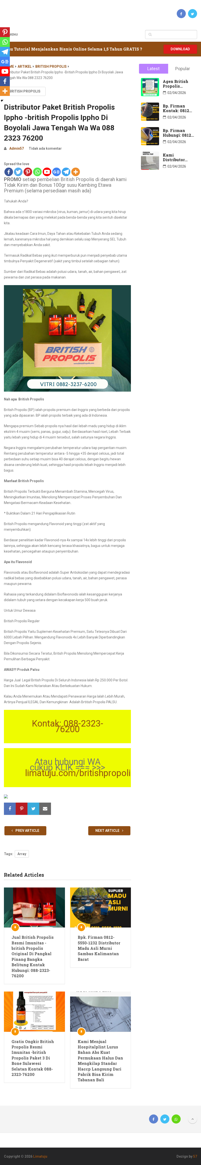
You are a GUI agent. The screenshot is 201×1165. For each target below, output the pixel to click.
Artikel (25, 66)
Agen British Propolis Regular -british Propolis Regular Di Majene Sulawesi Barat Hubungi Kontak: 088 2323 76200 (178, 83)
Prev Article (27, 831)
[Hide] (2, 101)
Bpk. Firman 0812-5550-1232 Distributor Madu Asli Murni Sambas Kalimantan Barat (99, 948)
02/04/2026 (176, 93)
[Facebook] (8, 172)
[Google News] (56, 172)
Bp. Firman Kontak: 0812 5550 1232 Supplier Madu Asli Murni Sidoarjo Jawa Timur (177, 108)
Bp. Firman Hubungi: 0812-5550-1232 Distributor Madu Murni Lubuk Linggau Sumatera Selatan (178, 132)
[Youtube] (47, 172)
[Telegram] (66, 172)
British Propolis (51, 66)
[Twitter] (18, 172)
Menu (13, 34)
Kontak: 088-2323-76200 (67, 726)
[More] (75, 172)
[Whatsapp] (37, 172)
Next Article (107, 831)
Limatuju (40, 1156)
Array (21, 854)
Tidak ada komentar (45, 148)
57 (195, 1156)
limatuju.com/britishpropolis (80, 773)
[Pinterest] (28, 172)
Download (180, 49)
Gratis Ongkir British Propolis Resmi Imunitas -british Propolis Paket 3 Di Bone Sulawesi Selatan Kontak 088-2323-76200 (33, 1058)
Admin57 (16, 148)
